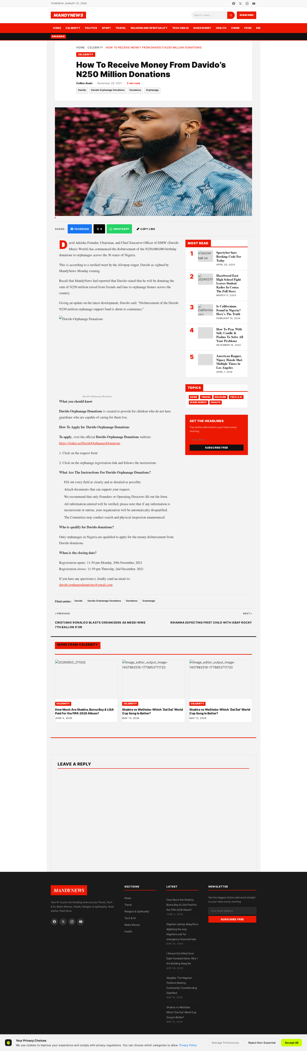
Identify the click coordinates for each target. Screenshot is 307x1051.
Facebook (82, 229)
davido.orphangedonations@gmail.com (86, 584)
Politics (91, 28)
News (193, 397)
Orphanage (152, 90)
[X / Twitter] (240, 3)
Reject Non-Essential (261, 1042)
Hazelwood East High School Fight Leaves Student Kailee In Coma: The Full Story (228, 283)
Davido (82, 90)
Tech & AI (236, 397)
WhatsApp (121, 229)
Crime (235, 28)
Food (248, 28)
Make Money (202, 28)
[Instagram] (247, 3)
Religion (220, 397)
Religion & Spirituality (136, 911)
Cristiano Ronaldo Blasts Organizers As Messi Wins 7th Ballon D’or (100, 625)
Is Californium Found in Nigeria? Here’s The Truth (228, 310)
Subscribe (247, 15)
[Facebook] (233, 3)
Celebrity (73, 28)
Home (57, 28)
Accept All (291, 1042)
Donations (135, 90)
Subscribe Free (216, 447)
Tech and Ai (180, 28)
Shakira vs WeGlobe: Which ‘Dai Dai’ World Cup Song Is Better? (181, 1012)
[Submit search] (231, 15)
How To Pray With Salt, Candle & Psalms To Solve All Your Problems (229, 335)
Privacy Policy (188, 1045)
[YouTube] (253, 3)
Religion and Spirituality (149, 28)
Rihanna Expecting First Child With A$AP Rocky (211, 622)
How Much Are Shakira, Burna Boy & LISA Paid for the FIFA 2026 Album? (84, 711)
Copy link (147, 229)
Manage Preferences (225, 1042)
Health (221, 28)
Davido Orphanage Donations (107, 90)
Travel (121, 28)
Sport (106, 28)
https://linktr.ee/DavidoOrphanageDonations (89, 443)
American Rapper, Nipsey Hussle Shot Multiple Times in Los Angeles (229, 362)
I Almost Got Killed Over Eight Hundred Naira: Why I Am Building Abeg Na (182, 958)
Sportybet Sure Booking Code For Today (228, 256)
